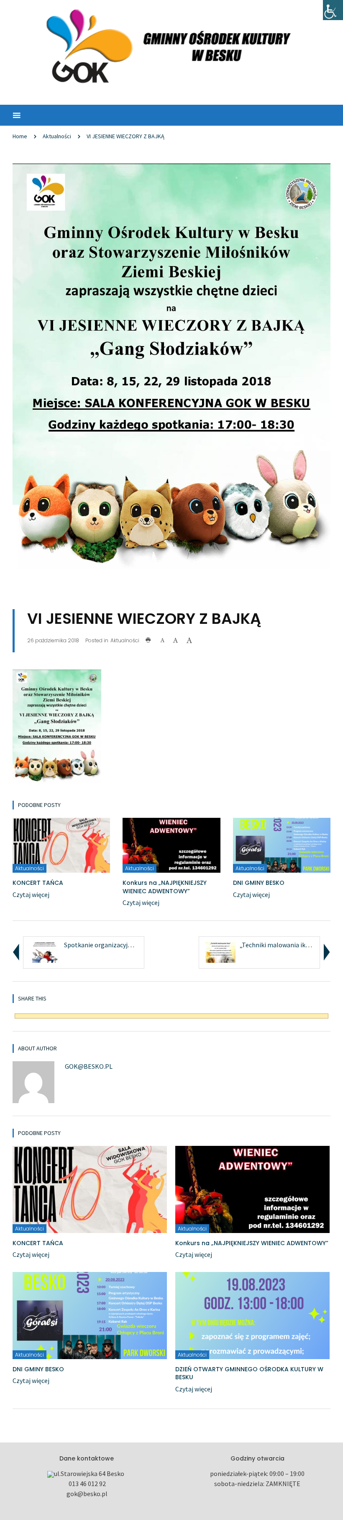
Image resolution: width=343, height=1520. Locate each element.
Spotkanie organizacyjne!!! (102, 945)
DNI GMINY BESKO (258, 883)
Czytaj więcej (31, 894)
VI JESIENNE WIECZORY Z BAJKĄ (125, 136)
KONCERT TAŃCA (38, 883)
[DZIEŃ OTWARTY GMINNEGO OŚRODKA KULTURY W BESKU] (252, 1315)
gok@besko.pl (89, 1066)
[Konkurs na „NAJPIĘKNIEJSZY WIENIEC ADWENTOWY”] (171, 844)
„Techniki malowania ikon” (278, 945)
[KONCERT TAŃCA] (61, 844)
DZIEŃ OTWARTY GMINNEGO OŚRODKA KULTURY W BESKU (249, 1373)
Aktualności (57, 136)
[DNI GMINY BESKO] (281, 844)
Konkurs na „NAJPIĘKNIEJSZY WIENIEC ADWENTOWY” (165, 887)
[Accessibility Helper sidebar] (333, 10)
